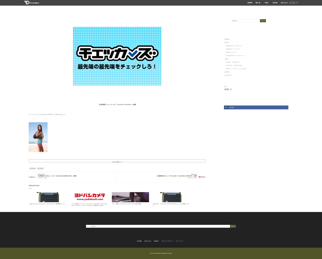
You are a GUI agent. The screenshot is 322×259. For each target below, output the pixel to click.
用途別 (266, 2)
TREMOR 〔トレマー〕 (231, 52)
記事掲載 (41, 168)
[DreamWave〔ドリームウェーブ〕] (31, 5)
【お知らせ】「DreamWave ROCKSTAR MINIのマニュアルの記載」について (171, 204)
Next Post (176, 175)
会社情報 (139, 241)
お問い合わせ (284, 2)
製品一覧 (258, 2)
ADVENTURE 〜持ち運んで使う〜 (234, 65)
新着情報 (250, 2)
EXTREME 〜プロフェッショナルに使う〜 (236, 68)
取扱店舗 (275, 2)
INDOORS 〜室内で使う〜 (233, 62)
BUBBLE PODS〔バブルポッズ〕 (234, 45)
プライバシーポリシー (167, 241)
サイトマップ (179, 241)
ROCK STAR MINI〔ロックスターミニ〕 (235, 55)
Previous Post (57, 175)
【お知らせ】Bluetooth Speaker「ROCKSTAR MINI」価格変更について (47, 204)
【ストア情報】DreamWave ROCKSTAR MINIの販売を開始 (126, 204)
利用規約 (156, 241)
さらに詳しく (117, 161)
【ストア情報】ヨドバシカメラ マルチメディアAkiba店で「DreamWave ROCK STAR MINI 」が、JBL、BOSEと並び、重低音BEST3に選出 (89, 204)
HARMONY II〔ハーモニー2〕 (233, 49)
